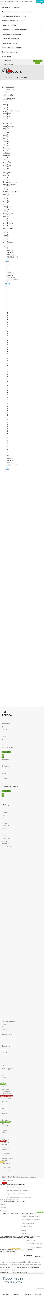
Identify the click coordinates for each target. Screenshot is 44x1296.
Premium (3, 1211)
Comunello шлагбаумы (35, 1244)
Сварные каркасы (27, 1223)
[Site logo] (25, 62)
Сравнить (29, 1250)
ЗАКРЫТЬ (40, 1)
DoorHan (3, 1208)
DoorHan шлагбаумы (34, 1247)
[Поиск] (41, 1180)
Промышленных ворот (15, 1194)
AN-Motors (31, 1240)
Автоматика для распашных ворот (19, 1197)
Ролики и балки (27, 1226)
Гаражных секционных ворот (17, 1187)
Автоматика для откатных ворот (19, 1190)
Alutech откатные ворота (30, 1216)
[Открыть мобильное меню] (16, 62)
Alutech (3, 1204)
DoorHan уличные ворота (30, 1220)
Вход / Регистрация (8, 1251)
